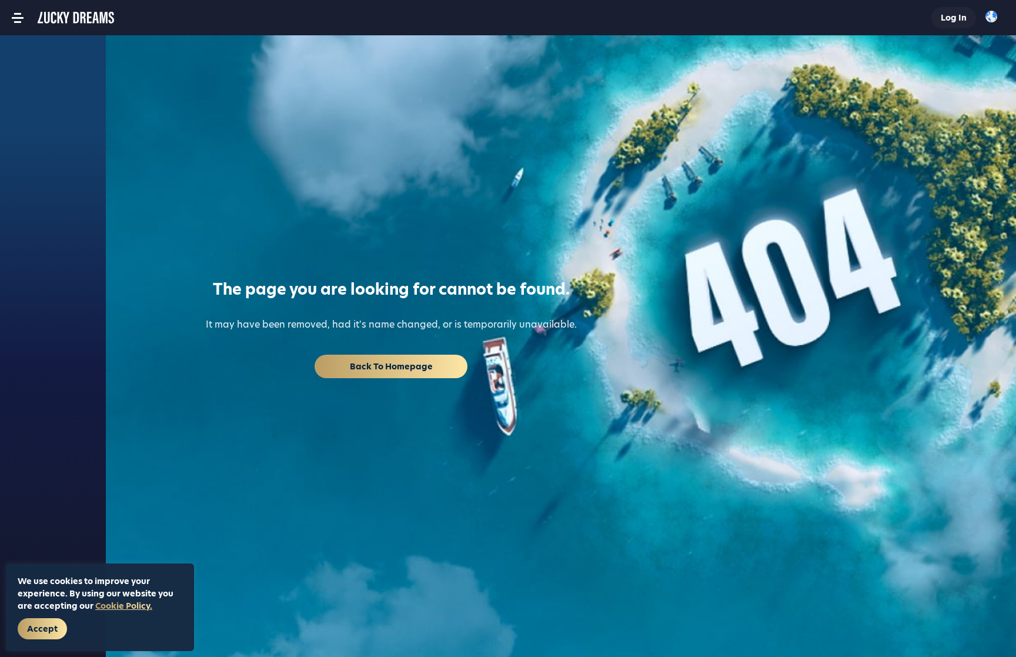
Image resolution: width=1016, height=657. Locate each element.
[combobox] (994, 18)
